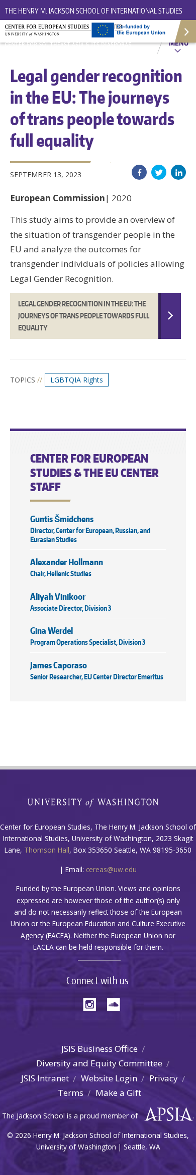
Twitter (158, 172)
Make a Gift (118, 1092)
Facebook (139, 172)
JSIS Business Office (99, 1048)
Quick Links (184, 31)
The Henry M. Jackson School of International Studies (93, 11)
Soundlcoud (116, 1003)
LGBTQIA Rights (76, 379)
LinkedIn (178, 172)
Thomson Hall (46, 850)
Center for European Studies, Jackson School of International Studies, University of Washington (70, 35)
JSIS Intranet (45, 1078)
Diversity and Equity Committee (99, 1063)
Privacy (163, 1078)
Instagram (93, 1003)
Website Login (109, 1078)
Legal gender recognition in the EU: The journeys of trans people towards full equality (83, 315)
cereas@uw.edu (111, 869)
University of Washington (98, 802)
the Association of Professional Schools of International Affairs (166, 1114)
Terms (70, 1092)
